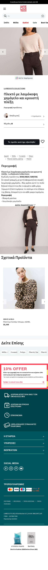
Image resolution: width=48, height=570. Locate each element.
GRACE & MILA (8, 319)
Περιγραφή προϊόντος (13, 107)
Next (45, 303)
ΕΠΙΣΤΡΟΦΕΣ (7, 501)
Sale (35, 22)
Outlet (26, 22)
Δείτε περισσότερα (24, 205)
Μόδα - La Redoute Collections (5, 352)
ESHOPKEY (14, 519)
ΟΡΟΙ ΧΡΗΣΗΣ (17, 501)
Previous (5, 303)
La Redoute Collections (14, 88)
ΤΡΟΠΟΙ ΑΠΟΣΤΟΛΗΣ (28, 501)
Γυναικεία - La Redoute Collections (14, 352)
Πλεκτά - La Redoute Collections (44, 352)
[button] (5, 16)
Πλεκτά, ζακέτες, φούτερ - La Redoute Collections (33, 352)
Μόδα (15, 22)
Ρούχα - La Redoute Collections (23, 352)
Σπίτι (6, 22)
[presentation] (3, 52)
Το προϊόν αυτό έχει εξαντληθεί (21, 142)
